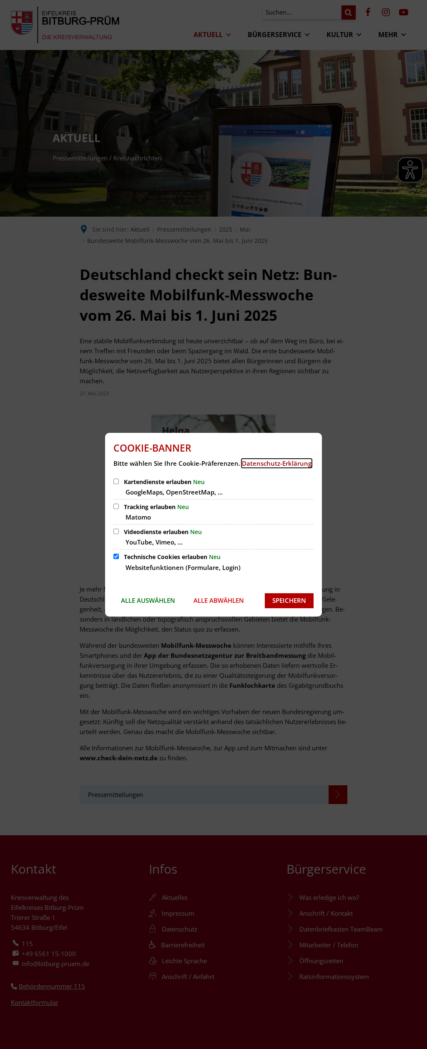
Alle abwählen (218, 600)
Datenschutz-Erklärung (276, 463)
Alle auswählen (148, 600)
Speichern (289, 600)
